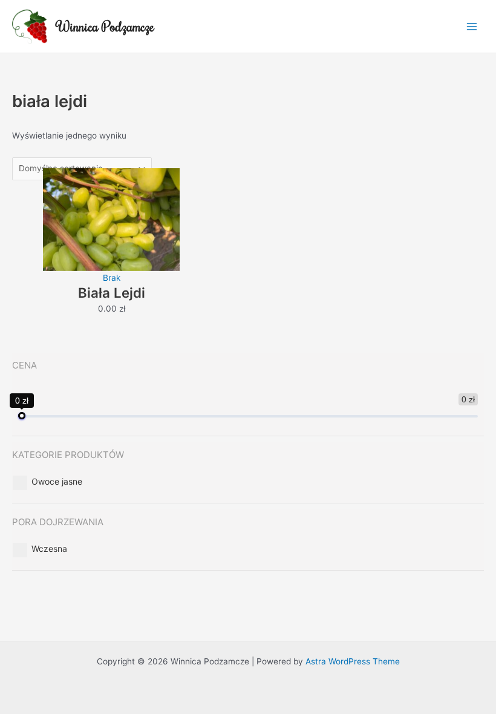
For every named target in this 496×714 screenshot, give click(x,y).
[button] (57, 481)
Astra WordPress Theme (352, 661)
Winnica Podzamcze (105, 26)
